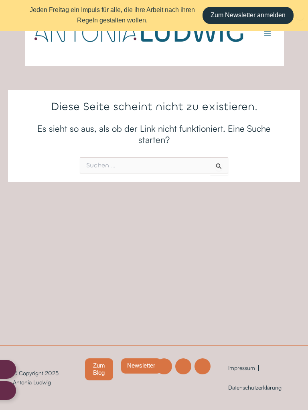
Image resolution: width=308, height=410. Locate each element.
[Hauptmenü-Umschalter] (267, 33)
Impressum (241, 367)
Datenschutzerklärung (255, 387)
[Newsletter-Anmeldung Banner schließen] (300, 15)
